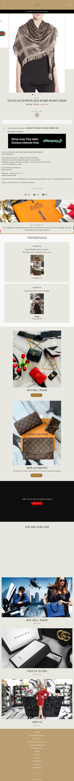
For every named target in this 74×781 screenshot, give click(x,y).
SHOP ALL (37, 725)
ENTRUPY (37, 758)
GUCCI (37, 97)
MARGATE (37, 764)
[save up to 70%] (37, 648)
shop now (36, 395)
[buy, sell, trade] (37, 597)
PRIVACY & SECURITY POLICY (37, 742)
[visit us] (37, 699)
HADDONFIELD (37, 761)
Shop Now (36, 475)
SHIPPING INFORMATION (37, 745)
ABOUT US (37, 754)
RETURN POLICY (36, 748)
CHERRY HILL (37, 767)
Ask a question (37, 188)
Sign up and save (37, 773)
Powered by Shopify (37, 779)
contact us (37, 674)
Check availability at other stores (15, 131)
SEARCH (37, 732)
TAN (37, 115)
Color (37, 111)
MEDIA (37, 751)
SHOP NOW (37, 503)
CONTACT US (37, 739)
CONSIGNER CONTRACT (37, 735)
